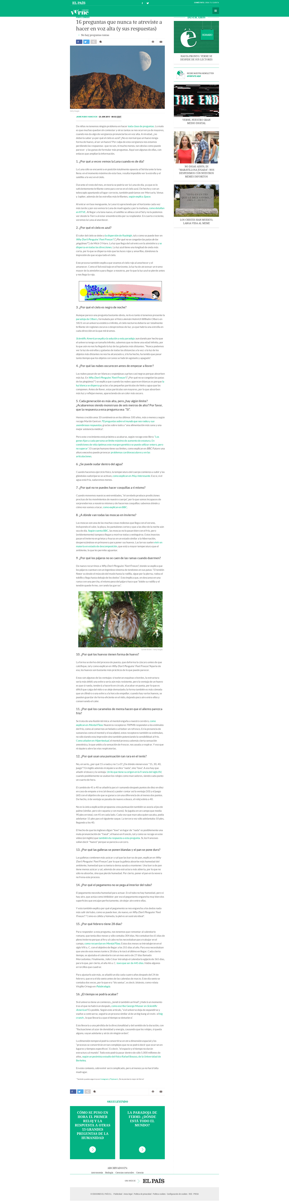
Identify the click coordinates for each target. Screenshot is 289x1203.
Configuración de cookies (177, 1193)
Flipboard (114, 1079)
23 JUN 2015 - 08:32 (110, 117)
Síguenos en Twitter (147, 3)
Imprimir (153, 41)
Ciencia (140, 1172)
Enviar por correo (161, 41)
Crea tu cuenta (212, 3)
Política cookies (159, 1193)
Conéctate (199, 3)
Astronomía (97, 1172)
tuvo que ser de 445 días (130, 963)
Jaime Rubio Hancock (87, 117)
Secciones (215, 10)
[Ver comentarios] (101, 42)
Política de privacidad (142, 1193)
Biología (109, 1172)
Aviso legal (128, 1193)
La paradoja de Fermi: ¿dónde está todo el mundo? (142, 1119)
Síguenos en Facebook (142, 3)
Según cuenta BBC (98, 530)
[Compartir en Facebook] (79, 42)
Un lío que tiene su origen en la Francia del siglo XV (134, 771)
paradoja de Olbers (86, 319)
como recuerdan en (102, 943)
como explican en (131, 475)
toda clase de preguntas (141, 126)
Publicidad (117, 1193)
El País (79, 2)
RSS (190, 1193)
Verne (79, 12)
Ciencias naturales (124, 1172)
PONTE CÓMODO (83, 17)
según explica (139, 196)
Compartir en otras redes (93, 42)
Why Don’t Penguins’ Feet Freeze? (94, 239)
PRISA (196, 1193)
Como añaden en (92, 740)
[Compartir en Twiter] (86, 42)
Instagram (104, 1079)
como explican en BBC (115, 507)
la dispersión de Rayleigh (118, 235)
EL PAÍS (153, 1180)
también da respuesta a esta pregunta (119, 838)
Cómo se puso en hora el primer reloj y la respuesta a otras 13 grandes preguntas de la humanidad (92, 1125)
